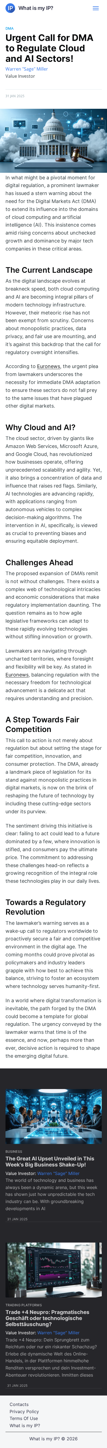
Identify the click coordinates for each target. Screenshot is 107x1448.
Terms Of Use (24, 1418)
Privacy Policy (24, 1411)
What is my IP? (25, 1425)
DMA (9, 28)
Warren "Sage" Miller (26, 69)
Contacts (19, 1404)
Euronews (48, 366)
